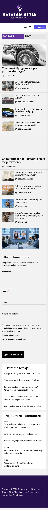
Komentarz (7, 271)
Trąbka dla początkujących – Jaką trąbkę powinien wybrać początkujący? (22, 426)
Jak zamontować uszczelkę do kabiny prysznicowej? (29, 173)
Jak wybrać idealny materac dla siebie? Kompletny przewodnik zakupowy (21, 388)
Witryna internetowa (10, 314)
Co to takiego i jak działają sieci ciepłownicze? (23, 160)
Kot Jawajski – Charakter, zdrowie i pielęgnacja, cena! (19, 464)
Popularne (8, 36)
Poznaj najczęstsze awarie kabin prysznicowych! (27, 123)
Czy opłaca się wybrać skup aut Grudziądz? (22, 380)
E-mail (5, 302)
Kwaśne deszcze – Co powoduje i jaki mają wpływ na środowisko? (23, 452)
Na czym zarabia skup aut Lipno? (27, 96)
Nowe (28, 36)
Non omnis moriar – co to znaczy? (24, 434)
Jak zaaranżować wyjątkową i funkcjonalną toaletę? (29, 187)
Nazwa (5, 291)
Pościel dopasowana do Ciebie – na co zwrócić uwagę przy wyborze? (21, 398)
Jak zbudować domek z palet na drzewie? (28, 200)
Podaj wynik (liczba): (10, 335)
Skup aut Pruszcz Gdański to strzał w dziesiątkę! (28, 110)
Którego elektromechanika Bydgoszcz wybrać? (27, 83)
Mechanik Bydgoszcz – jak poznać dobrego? (19, 69)
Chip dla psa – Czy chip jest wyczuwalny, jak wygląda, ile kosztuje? (29, 215)
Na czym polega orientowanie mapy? (25, 440)
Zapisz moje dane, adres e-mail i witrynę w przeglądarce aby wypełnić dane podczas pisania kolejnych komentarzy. (21, 328)
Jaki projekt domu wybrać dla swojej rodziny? (23, 406)
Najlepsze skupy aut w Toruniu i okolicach (22, 373)
